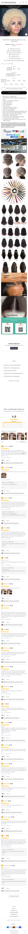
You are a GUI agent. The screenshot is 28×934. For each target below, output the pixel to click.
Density (14, 66)
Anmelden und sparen (13, 920)
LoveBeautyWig (8, 2)
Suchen (14, 906)
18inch (6, 84)
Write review (14, 348)
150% (14, 68)
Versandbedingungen (14, 912)
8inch (3, 80)
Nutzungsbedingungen (14, 916)
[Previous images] (3, 436)
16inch (24, 80)
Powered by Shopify (14, 932)
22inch (16, 84)
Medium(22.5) (11, 74)
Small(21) (18, 74)
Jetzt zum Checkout (14, 92)
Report (8, 460)
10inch (8, 80)
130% (9, 68)
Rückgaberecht (14, 914)
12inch (14, 80)
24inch (22, 84)
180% (19, 68)
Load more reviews (14, 896)
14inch (19, 80)
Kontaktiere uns (14, 910)
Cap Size (14, 72)
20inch (11, 84)
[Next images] (25, 436)
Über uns (14, 908)
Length (14, 78)
